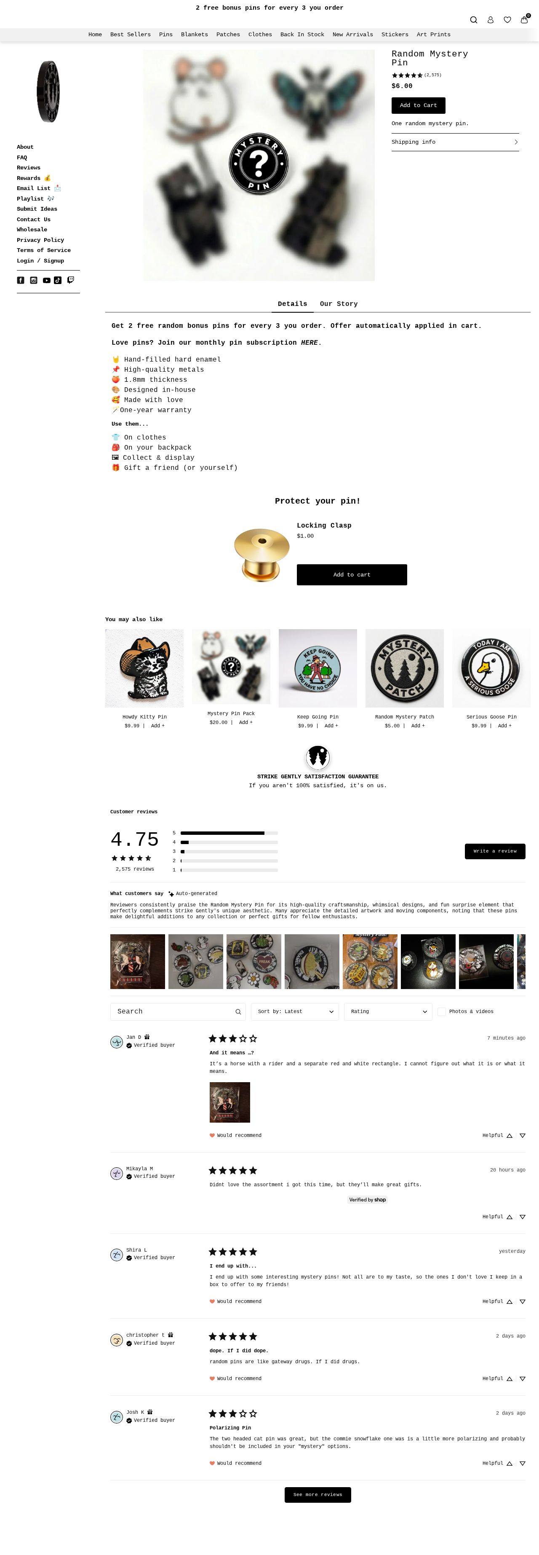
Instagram (33, 280)
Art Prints (434, 34)
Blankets (194, 34)
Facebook (20, 280)
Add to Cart (418, 105)
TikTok (57, 280)
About (25, 147)
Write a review (495, 851)
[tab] (293, 305)
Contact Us (34, 219)
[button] (225, 833)
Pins (166, 34)
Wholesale (32, 229)
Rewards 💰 (34, 178)
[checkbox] (482, 1012)
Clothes (260, 34)
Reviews (28, 167)
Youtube (47, 280)
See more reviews (318, 1494)
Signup (54, 260)
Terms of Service (44, 250)
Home (95, 34)
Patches (228, 34)
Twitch (71, 280)
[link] (416, 75)
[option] (144, 680)
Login (25, 260)
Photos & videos (471, 1012)
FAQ (22, 157)
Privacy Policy (40, 240)
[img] (193, 894)
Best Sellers (130, 34)
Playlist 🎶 (35, 199)
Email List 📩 (39, 188)
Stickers (395, 34)
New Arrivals (353, 34)
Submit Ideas (37, 209)
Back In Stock (302, 34)
